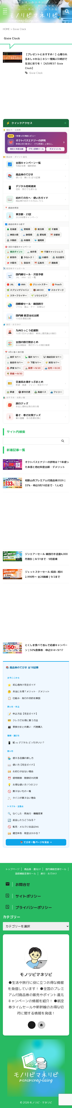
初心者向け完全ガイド (22, 685)
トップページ (12, 869)
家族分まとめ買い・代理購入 (25, 727)
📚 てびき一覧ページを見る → (36, 842)
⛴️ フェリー (56, 392)
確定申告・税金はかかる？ (24, 833)
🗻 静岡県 (27, 234)
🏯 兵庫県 (25, 240)
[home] (41, 1025)
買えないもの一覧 (19, 791)
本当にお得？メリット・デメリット (29, 691)
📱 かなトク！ (27, 257)
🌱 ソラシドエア (39, 295)
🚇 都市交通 (24, 392)
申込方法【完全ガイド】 (23, 714)
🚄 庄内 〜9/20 (52, 368)
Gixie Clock (36, 73)
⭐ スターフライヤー (17, 295)
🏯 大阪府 (11, 240)
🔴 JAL (10, 284)
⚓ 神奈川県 (12, 234)
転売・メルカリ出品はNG (23, 827)
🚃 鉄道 (10, 392)
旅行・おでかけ (49, 873)
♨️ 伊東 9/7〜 (14, 368)
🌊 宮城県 (25, 229)
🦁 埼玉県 (39, 229)
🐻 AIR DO (38, 290)
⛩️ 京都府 (55, 234)
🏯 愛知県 (41, 234)
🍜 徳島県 (53, 262)
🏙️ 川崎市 (43, 257)
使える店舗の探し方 (21, 758)
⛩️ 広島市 (39, 262)
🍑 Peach (57, 284)
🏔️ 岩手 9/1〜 (14, 356)
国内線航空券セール (56, 869)
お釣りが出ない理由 (21, 771)
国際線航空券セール (25, 873)
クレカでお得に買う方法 (23, 720)
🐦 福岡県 (39, 240)
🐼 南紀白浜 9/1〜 (52, 356)
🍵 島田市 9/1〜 (15, 362)
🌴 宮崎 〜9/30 (14, 373)
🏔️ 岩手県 (31, 251)
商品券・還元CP (32, 869)
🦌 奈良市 (25, 262)
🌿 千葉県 (53, 229)
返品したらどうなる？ (22, 820)
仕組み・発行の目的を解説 (24, 698)
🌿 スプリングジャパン (18, 290)
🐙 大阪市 (11, 262)
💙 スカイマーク (56, 290)
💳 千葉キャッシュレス (52, 251)
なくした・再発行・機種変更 (25, 813)
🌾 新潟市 (11, 257)
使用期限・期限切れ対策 (23, 778)
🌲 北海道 (11, 229)
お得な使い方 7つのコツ (23, 784)
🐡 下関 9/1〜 (34, 362)
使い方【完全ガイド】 (22, 765)
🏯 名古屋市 (58, 257)
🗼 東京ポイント (15, 251)
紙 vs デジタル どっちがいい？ (26, 743)
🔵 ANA (21, 284)
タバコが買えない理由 (22, 798)
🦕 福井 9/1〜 (32, 356)
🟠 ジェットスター (39, 284)
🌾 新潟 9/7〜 (52, 362)
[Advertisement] (36, 521)
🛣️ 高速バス (40, 392)
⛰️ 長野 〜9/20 (32, 368)
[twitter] (32, 1025)
